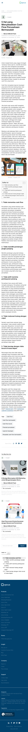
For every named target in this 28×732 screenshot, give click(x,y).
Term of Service (18, 726)
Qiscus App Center (5, 605)
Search (22, 545)
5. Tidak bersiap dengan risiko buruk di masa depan (14, 196)
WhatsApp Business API (6, 617)
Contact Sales (4, 677)
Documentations (5, 682)
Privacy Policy (9, 726)
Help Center (4, 680)
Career (2, 666)
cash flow (9, 416)
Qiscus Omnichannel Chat (7, 594)
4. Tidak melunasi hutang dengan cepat (14, 193)
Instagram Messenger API (7, 630)
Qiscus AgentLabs (5, 597)
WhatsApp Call (4, 612)
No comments (7, 488)
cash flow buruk (7, 423)
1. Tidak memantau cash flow (10, 185)
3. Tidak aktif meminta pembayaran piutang (13, 191)
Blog (2, 652)
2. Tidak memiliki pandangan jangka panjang (13, 187)
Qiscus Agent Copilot (6, 610)
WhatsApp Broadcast (6, 599)
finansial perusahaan (8, 427)
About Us (3, 664)
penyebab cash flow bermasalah (12, 434)
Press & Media (4, 669)
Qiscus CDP (4, 627)
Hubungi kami (9, 409)
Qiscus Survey (4, 615)
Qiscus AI (3, 607)
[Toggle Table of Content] (23, 183)
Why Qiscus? (4, 647)
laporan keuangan (8, 431)
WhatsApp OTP (4, 625)
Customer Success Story (7, 650)
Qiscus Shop (4, 602)
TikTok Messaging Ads (6, 638)
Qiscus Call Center (5, 622)
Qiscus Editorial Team (10, 33)
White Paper (4, 655)
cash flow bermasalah (9, 420)
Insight (2, 10)
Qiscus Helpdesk (5, 620)
